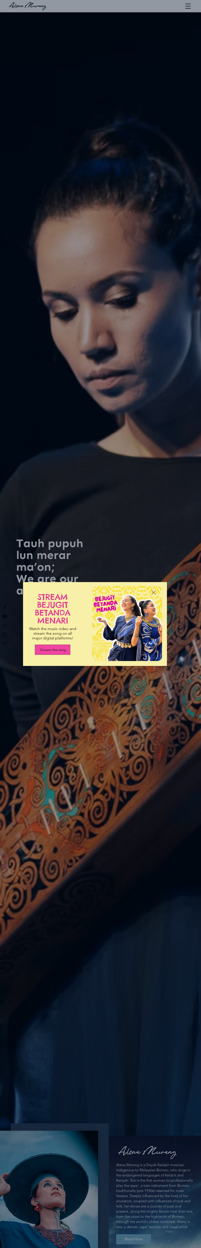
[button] (153, 592)
